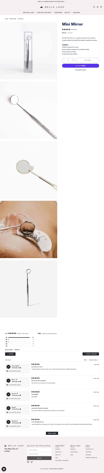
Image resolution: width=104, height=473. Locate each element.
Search (57, 449)
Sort (85, 360)
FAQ (56, 457)
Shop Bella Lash (28, 13)
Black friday (13, 18)
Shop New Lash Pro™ (44, 13)
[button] (94, 7)
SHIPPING (88, 452)
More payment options (80, 69)
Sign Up (39, 458)
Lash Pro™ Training (61, 460)
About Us (58, 452)
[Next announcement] (98, 1)
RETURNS (88, 455)
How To (57, 455)
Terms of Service (91, 457)
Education (74, 452)
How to (67, 13)
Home (6, 18)
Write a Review (92, 354)
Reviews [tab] (9, 350)
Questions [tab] (17, 350)
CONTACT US (89, 449)
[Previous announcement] (5, 1)
